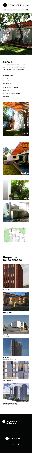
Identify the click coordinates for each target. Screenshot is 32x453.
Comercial (6, 291)
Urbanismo (19, 404)
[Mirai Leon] (16, 276)
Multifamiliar (12, 291)
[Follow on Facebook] (14, 444)
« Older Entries (7, 407)
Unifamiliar (6, 313)
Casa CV (6, 335)
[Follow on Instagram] (18, 444)
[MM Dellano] (16, 347)
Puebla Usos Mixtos (10, 403)
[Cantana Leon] (16, 370)
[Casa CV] (16, 324)
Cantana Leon (8, 380)
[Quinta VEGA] (16, 301)
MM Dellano (7, 358)
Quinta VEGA (7, 312)
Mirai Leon (6, 289)
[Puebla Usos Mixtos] (16, 392)
